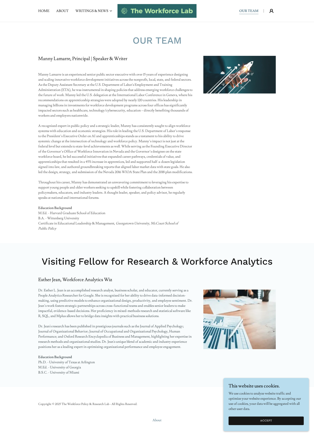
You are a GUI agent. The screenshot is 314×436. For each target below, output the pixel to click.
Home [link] (43, 11)
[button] (94, 10)
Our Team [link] (248, 11)
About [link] (62, 11)
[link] (157, 10)
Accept (266, 420)
